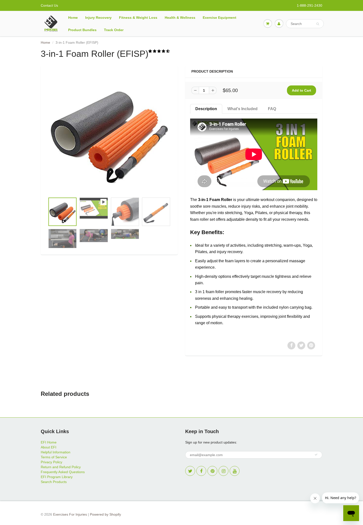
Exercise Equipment (219, 18)
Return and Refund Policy (61, 467)
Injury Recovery (98, 18)
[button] (159, 51)
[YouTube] (235, 471)
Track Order (113, 30)
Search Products (54, 482)
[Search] (317, 24)
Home (73, 18)
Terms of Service (54, 457)
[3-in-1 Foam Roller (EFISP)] (109, 132)
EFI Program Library (57, 477)
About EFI (48, 447)
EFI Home (49, 442)
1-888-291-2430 (309, 5)
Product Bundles (82, 30)
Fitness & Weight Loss (138, 18)
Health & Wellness (180, 18)
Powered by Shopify (105, 514)
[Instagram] (223, 471)
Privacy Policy (51, 462)
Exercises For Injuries (70, 514)
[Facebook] (201, 471)
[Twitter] (190, 471)
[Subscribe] (316, 455)
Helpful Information (55, 452)
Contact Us (49, 5)
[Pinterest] (212, 471)
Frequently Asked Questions (63, 472)
